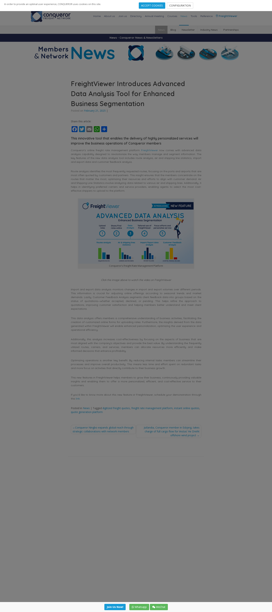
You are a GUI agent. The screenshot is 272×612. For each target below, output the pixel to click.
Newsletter (188, 29)
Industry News (209, 29)
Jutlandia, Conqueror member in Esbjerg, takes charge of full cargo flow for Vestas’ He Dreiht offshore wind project (171, 431)
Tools (194, 16)
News (184, 16)
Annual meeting (154, 16)
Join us (122, 16)
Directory (136, 16)
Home (97, 16)
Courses (172, 16)
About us (109, 16)
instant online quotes (186, 408)
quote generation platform (87, 412)
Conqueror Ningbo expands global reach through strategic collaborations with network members (103, 429)
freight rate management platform (152, 408)
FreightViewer (227, 16)
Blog (173, 29)
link (78, 398)
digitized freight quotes (116, 408)
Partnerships (231, 29)
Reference (206, 16)
